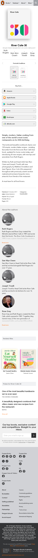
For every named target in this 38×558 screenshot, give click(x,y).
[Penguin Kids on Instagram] (24, 456)
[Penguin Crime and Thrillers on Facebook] (3, 476)
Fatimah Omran (28, 373)
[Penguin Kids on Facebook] (20, 456)
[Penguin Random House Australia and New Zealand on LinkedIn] (3, 461)
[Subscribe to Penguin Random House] (33, 435)
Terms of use (23, 510)
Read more (5, 242)
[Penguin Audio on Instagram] (3, 483)
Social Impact (6, 517)
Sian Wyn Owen (15, 54)
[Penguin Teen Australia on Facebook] (3, 468)
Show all (4, 414)
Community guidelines (25, 493)
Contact (4, 498)
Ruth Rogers (6, 51)
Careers (21, 490)
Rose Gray (32, 54)
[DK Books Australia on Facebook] (20, 471)
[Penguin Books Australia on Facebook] (3, 456)
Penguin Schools (7, 513)
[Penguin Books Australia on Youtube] (14, 456)
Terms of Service (20, 546)
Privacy (21, 506)
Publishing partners (24, 496)
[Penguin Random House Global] (7, 550)
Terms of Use (21, 442)
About (4, 490)
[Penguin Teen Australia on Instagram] (7, 468)
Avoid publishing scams (26, 503)
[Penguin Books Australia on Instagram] (7, 456)
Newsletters (5, 505)
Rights (21, 500)
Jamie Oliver (10, 373)
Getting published (8, 501)
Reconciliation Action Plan (26, 513)
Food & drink (23, 194)
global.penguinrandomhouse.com (13, 555)
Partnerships (6, 509)
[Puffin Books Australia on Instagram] (20, 463)
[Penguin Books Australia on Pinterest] (10, 456)
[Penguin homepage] (2, 3)
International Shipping (25, 516)
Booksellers (5, 494)
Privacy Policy (31, 442)
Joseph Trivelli (24, 54)
